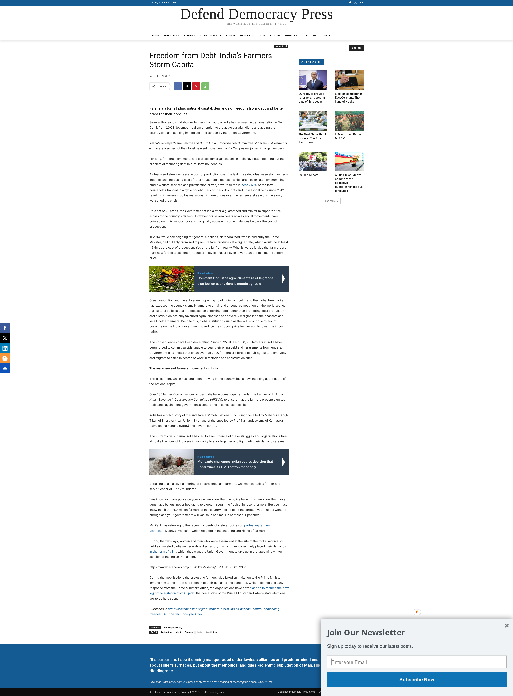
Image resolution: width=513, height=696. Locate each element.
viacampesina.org (173, 627)
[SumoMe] (5, 368)
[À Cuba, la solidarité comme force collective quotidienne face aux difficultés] (349, 161)
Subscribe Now (416, 679)
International (281, 46)
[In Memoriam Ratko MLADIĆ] (349, 121)
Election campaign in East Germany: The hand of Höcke (349, 97)
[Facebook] (350, 3)
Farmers (189, 632)
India (199, 632)
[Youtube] (361, 3)
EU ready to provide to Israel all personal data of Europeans (312, 97)
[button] (417, 632)
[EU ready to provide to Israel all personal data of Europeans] (313, 80)
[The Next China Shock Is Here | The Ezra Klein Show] (313, 121)
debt (178, 632)
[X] (355, 3)
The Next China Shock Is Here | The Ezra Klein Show (313, 138)
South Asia (211, 632)
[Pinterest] (196, 86)
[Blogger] (5, 358)
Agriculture (166, 632)
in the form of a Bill (162, 551)
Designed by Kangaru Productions (165, 28)
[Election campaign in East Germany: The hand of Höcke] (349, 80)
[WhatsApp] (205, 86)
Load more (330, 201)
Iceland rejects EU (310, 175)
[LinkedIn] (5, 348)
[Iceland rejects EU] (313, 161)
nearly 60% (249, 185)
